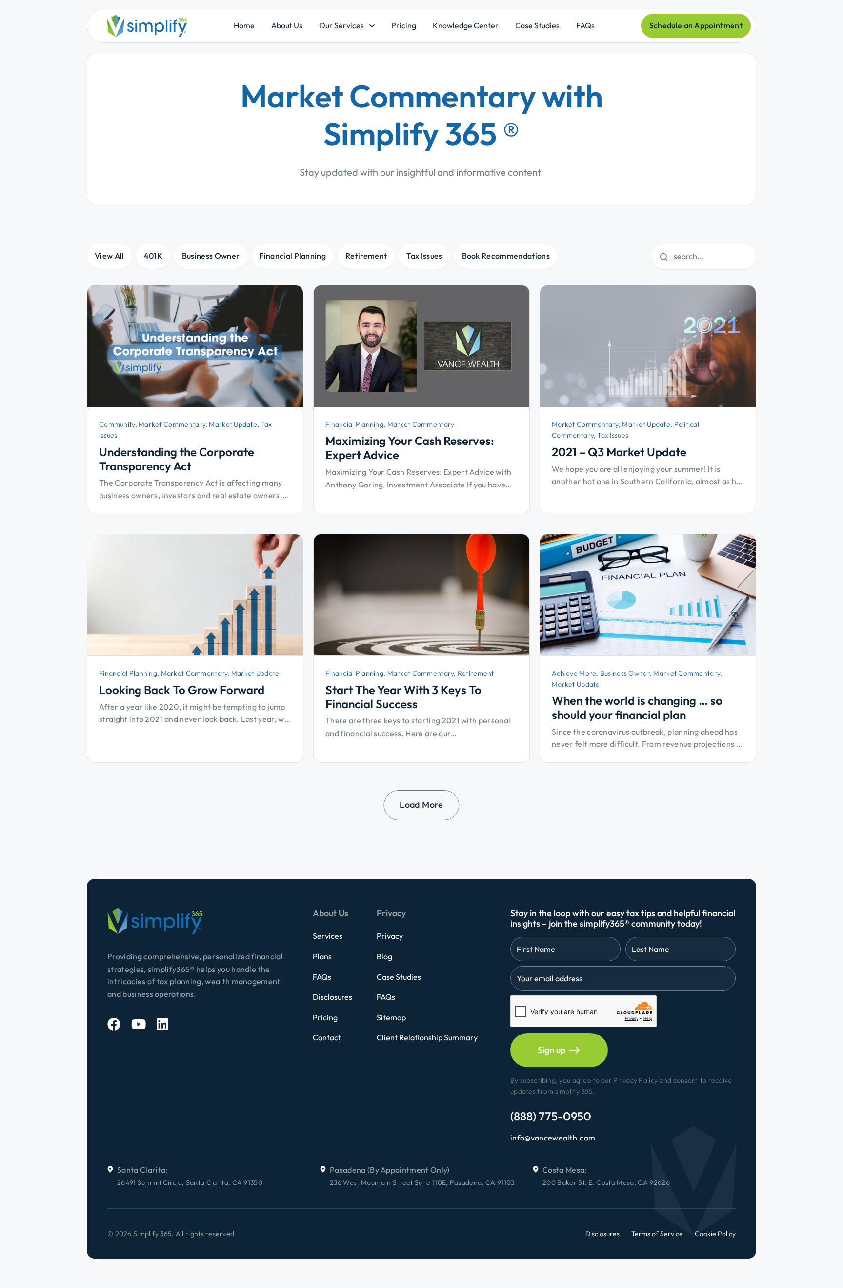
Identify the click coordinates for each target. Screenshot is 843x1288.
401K (153, 256)
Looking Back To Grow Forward (181, 689)
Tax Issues (424, 256)
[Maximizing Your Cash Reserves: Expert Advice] (421, 346)
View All (109, 256)
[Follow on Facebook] (113, 1024)
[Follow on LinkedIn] (162, 1024)
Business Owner (211, 256)
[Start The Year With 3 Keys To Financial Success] (421, 595)
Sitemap (391, 1017)
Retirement (366, 256)
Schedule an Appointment (696, 25)
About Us (286, 25)
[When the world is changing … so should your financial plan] (648, 595)
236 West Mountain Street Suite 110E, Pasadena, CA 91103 (422, 1182)
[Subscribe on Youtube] (138, 1024)
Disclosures (332, 997)
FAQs (585, 25)
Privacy (390, 936)
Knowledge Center (466, 25)
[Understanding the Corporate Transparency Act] (195, 346)
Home (244, 25)
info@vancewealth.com (552, 1137)
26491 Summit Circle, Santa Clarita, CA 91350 (189, 1182)
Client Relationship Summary (427, 1037)
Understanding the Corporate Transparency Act (176, 458)
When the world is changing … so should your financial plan (637, 707)
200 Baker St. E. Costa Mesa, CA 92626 (606, 1182)
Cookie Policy (715, 1233)
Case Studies (537, 25)
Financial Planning (292, 256)
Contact (327, 1037)
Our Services (341, 25)
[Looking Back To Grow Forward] (195, 595)
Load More (421, 804)
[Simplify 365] (147, 26)
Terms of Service (657, 1233)
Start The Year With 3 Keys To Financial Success (403, 696)
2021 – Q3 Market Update (619, 451)
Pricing (403, 25)
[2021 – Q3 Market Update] (648, 346)
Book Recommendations (506, 256)
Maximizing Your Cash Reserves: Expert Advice (409, 447)
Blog (384, 956)
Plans (322, 956)
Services (327, 936)
